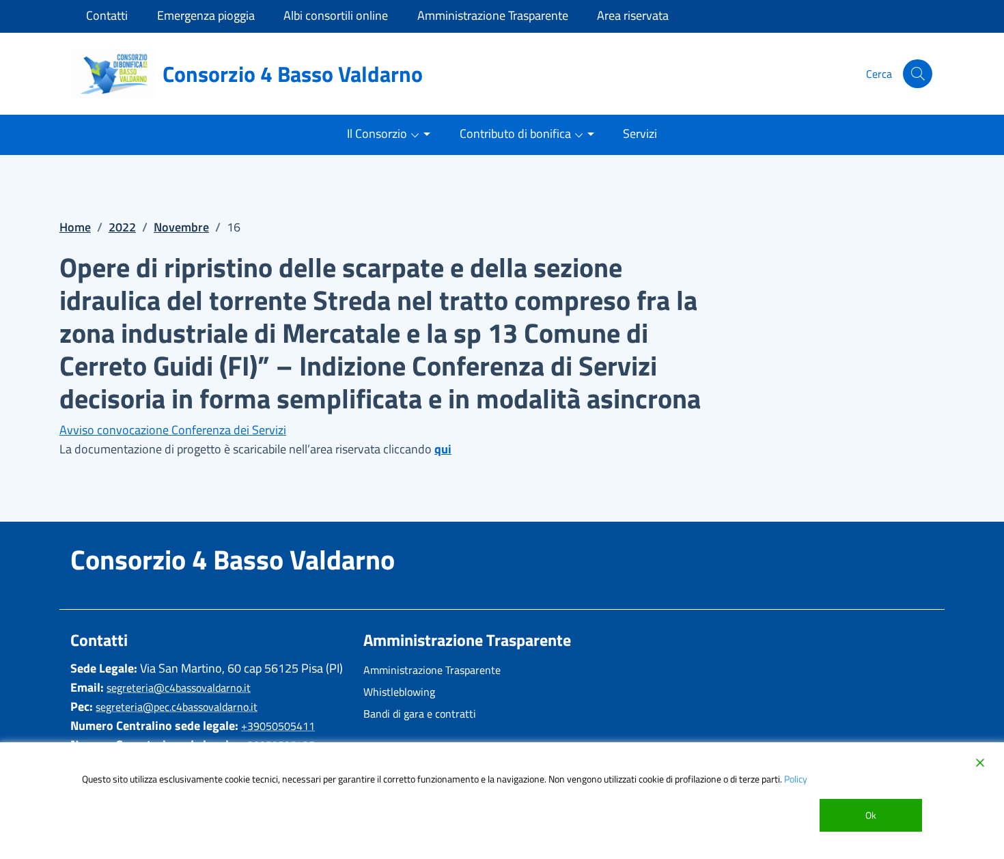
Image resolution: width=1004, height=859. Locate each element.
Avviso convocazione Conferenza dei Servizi (172, 430)
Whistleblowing (399, 692)
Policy (795, 779)
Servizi (640, 133)
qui (442, 449)
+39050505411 (278, 726)
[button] (917, 74)
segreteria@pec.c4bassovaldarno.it (176, 707)
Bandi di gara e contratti (419, 713)
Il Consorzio (377, 133)
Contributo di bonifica (515, 133)
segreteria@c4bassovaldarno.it (179, 687)
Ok (870, 815)
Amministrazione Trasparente (432, 670)
